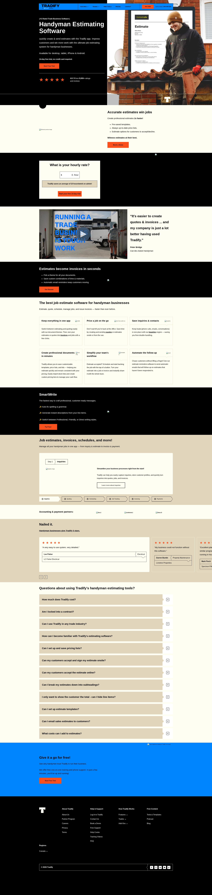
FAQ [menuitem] (92, 841)
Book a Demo (118, 145)
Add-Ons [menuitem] (122, 823)
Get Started (49, 289)
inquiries (152, 332)
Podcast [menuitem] (150, 819)
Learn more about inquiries (111, 485)
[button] (41, 577)
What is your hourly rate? (70, 165)
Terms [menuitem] (64, 832)
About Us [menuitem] (65, 815)
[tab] (49, 499)
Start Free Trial (49, 66)
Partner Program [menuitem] (68, 819)
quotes (109, 332)
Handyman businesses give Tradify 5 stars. (59, 531)
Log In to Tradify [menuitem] (96, 815)
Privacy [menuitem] (65, 828)
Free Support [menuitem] (95, 828)
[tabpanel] (106, 473)
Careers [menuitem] (65, 823)
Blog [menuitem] (148, 823)
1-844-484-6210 (167, 6)
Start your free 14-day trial (69, 194)
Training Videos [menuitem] (96, 837)
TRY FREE (148, 6)
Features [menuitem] (122, 815)
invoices (64, 335)
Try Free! (48, 427)
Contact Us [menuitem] (94, 819)
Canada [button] (42, 851)
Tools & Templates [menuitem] (154, 815)
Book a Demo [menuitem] (95, 823)
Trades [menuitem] (121, 819)
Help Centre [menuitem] (95, 832)
